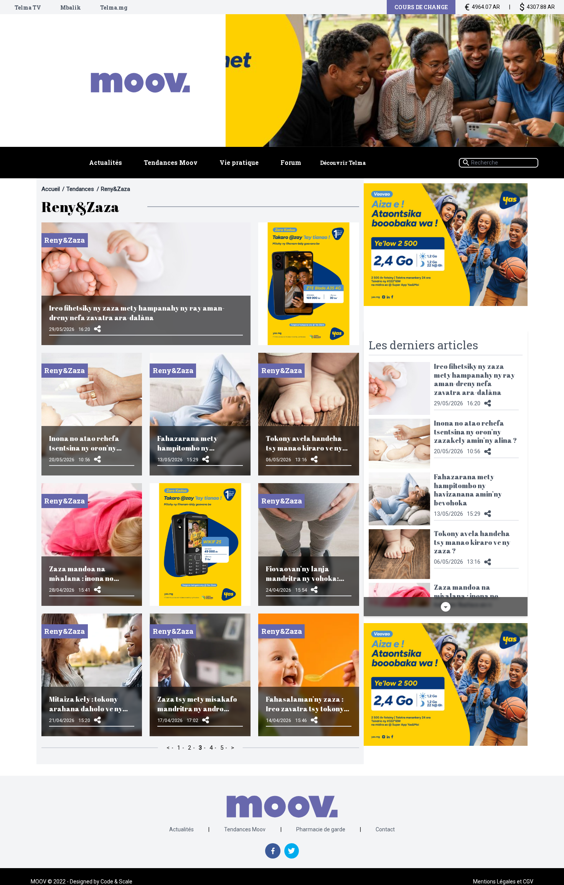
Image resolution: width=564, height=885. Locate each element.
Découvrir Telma (343, 162)
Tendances (80, 189)
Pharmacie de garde (320, 829)
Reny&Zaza (115, 189)
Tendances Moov (171, 162)
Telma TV (28, 7)
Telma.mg (113, 7)
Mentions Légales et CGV (503, 881)
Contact (385, 829)
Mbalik (70, 7)
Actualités (105, 162)
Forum (290, 162)
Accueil (50, 189)
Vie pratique (239, 162)
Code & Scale (116, 881)
